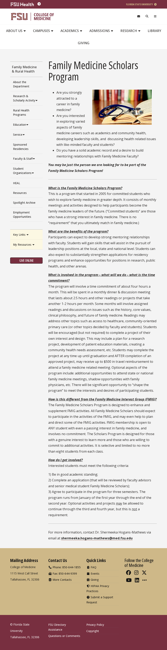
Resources (20, 193)
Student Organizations (22, 171)
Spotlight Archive (24, 203)
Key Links (19, 234)
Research (129, 31)
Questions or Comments (64, 636)
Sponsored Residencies (21, 147)
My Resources (22, 244)
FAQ (93, 567)
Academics (70, 31)
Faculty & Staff (23, 159)
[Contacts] (138, 16)
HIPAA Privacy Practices (97, 588)
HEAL (16, 183)
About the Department (21, 84)
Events (94, 573)
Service (17, 134)
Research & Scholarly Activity (24, 98)
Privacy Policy (95, 625)
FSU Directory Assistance (57, 627)
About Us (14, 31)
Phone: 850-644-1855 (66, 567)
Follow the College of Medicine (139, 562)
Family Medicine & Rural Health (24, 69)
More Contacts (62, 580)
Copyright (92, 631)
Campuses (42, 31)
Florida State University (139, 4)
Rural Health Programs (21, 112)
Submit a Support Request (99, 599)
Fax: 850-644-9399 (64, 573)
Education (19, 124)
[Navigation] (155, 16)
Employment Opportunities (22, 214)
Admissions (100, 31)
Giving (83, 43)
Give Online (26, 260)
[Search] (147, 16)
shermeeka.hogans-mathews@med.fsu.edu (97, 538)
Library (154, 31)
